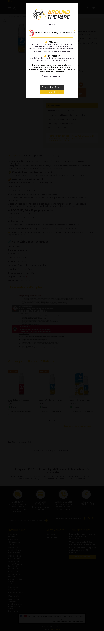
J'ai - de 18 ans (52, 87)
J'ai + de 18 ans (52, 92)
